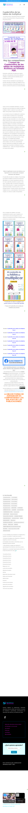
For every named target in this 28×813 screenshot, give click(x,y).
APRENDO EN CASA (6, 509)
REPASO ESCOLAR (6, 530)
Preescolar (7, 730)
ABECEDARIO (13, 507)
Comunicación (16, 511)
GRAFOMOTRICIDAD (7, 518)
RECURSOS (5, 528)
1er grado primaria (7, 16)
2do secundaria (14, 499)
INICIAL (21, 518)
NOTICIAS (5, 524)
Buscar (14, 752)
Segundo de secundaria (8, 586)
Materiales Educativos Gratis (9, 574)
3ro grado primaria (7, 558)
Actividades (7, 732)
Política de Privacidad (7, 576)
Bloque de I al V (6, 566)
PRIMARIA (16, 524)
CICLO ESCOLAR (20, 509)
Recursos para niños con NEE (14, 528)
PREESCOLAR (10, 524)
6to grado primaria (7, 19)
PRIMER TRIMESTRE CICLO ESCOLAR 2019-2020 (11, 526)
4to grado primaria (11, 18)
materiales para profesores (19, 522)
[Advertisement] (14, 779)
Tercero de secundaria (8, 588)
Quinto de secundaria (7, 584)
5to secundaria (14, 505)
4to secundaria (14, 503)
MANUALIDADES (6, 520)
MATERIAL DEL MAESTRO (8, 522)
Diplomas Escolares (13, 514)
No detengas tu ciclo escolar (11, 726)
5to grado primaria (20, 18)
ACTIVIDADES (20, 507)
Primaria (5, 580)
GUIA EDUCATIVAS (15, 518)
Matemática (13, 520)
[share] (12, 794)
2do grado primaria (16, 16)
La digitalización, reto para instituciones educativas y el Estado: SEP (9, 795)
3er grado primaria (6, 501)
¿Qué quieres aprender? (14, 745)
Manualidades (8, 734)
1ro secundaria (14, 497)
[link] (5, 795)
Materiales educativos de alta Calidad (13, 724)
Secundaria (7, 728)
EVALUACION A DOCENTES (8, 516)
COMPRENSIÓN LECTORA (8, 511)
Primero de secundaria (8, 582)
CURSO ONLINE (6, 514)
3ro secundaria (14, 501)
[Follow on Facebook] (5, 717)
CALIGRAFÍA (14, 509)
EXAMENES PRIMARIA (18, 516)
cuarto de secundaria (7, 568)
